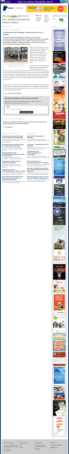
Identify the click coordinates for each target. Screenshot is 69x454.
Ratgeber (18, 19)
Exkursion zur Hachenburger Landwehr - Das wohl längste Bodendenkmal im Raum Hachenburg (38, 169)
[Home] (3, 12)
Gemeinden (23, 19)
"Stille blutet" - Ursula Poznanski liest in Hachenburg (38, 145)
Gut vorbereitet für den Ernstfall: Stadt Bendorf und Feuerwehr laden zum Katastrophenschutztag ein (12, 178)
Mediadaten (46, 17)
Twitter (21, 447)
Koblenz (9, 26)
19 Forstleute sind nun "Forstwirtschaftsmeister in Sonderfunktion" (34, 153)
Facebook (40, 15)
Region (4, 15)
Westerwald (6, 22)
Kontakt (45, 22)
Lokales (4, 19)
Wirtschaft (14, 15)
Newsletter (38, 20)
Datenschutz (46, 19)
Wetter (28, 19)
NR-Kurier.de (38, 19)
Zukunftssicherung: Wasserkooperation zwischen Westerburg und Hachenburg (12, 136)
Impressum (46, 20)
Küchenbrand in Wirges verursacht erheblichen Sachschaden (11, 162)
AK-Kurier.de (38, 17)
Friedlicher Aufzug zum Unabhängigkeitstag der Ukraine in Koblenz (13, 170)
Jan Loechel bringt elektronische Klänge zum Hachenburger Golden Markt (13, 145)
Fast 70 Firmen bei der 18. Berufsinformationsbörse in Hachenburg (38, 162)
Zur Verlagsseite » (8, 450)
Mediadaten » (38, 449)
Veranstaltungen (12, 19)
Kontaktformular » (54, 447)
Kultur (24, 15)
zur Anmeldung (8, 127)
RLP (28, 15)
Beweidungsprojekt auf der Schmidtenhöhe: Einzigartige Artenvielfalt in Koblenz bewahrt (13, 154)
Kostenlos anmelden (26, 112)
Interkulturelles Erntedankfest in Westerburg (35, 136)
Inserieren (46, 15)
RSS (20, 445)
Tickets (54, 18)
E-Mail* (8, 106)
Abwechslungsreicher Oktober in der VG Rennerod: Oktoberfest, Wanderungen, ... (38, 177)
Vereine (19, 15)
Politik (8, 15)
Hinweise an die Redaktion (15, 93)
